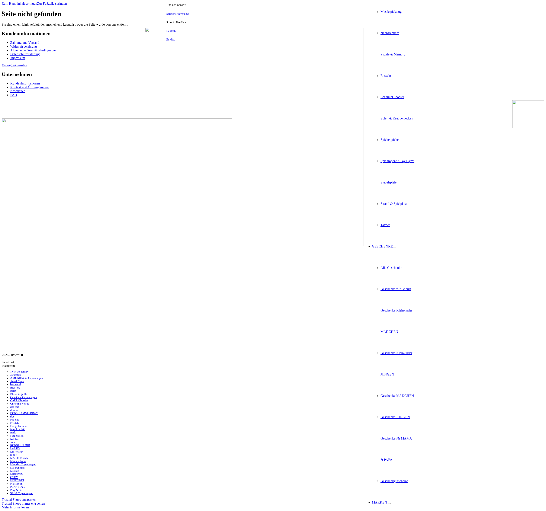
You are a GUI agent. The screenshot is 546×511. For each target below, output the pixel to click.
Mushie (14, 470)
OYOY (14, 477)
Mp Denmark (17, 467)
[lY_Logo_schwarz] (254, 245)
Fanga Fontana (18, 426)
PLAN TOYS (17, 486)
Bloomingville (18, 394)
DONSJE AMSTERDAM (24, 413)
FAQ (13, 95)
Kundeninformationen (25, 83)
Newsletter (17, 91)
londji (13, 454)
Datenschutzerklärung (25, 54)
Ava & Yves (17, 381)
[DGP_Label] (528, 127)
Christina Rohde (19, 403)
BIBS (13, 390)
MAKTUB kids (19, 458)
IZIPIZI (14, 438)
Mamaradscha (18, 461)
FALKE (14, 422)
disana (14, 410)
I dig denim (16, 435)
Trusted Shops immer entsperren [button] (23, 503)
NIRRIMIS (16, 474)
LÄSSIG (15, 448)
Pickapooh (16, 483)
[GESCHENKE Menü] (394, 247)
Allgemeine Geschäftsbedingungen (33, 50)
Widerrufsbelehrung (23, 46)
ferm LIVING (17, 429)
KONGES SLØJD (20, 445)
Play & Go (16, 490)
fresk (13, 432)
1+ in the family (19, 371)
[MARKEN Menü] (389, 503)
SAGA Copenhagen (21, 493)
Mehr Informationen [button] (15, 507)
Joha (13, 442)
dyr (12, 416)
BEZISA (15, 387)
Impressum (17, 58)
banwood (15, 384)
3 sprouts (15, 374)
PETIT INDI (17, 480)
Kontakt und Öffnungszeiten (29, 87)
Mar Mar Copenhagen (23, 464)
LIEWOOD (16, 451)
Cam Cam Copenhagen (23, 397)
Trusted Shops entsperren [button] (19, 499)
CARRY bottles (19, 400)
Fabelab (14, 419)
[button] (19, 3)
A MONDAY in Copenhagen (26, 378)
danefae (14, 406)
